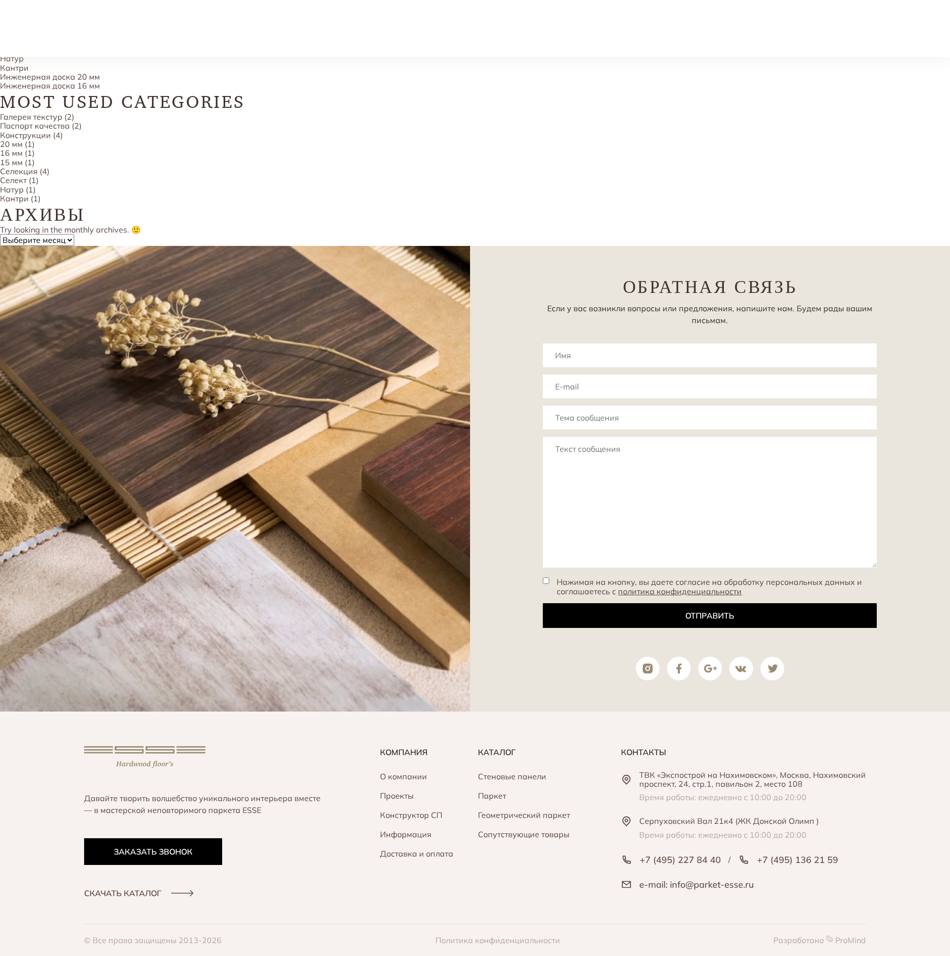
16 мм (11, 153)
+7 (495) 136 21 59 (797, 859)
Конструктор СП (411, 815)
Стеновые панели (512, 776)
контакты (643, 752)
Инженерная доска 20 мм (50, 77)
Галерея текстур (31, 117)
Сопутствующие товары (524, 834)
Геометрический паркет (524, 815)
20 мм (11, 144)
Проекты (397, 796)
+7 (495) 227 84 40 (680, 859)
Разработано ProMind (819, 940)
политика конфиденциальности (680, 591)
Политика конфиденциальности (497, 940)
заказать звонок (153, 852)
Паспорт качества (35, 126)
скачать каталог (122, 893)
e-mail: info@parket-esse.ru (696, 884)
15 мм (11, 162)
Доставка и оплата (416, 854)
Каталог (497, 752)
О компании (403, 776)
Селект (13, 180)
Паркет (492, 796)
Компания (404, 752)
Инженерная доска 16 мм (50, 86)
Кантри (14, 68)
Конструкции (25, 135)
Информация (405, 834)
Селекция (19, 171)
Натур (12, 58)
